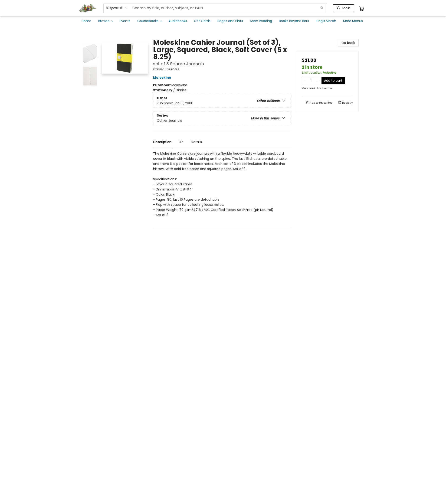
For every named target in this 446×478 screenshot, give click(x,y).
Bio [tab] (181, 142)
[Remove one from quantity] (305, 80)
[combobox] (117, 7)
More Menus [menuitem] (353, 21)
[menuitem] (86, 21)
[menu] (223, 21)
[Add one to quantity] (317, 80)
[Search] (322, 8)
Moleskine (162, 77)
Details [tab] (196, 142)
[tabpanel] (222, 189)
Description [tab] (162, 142)
